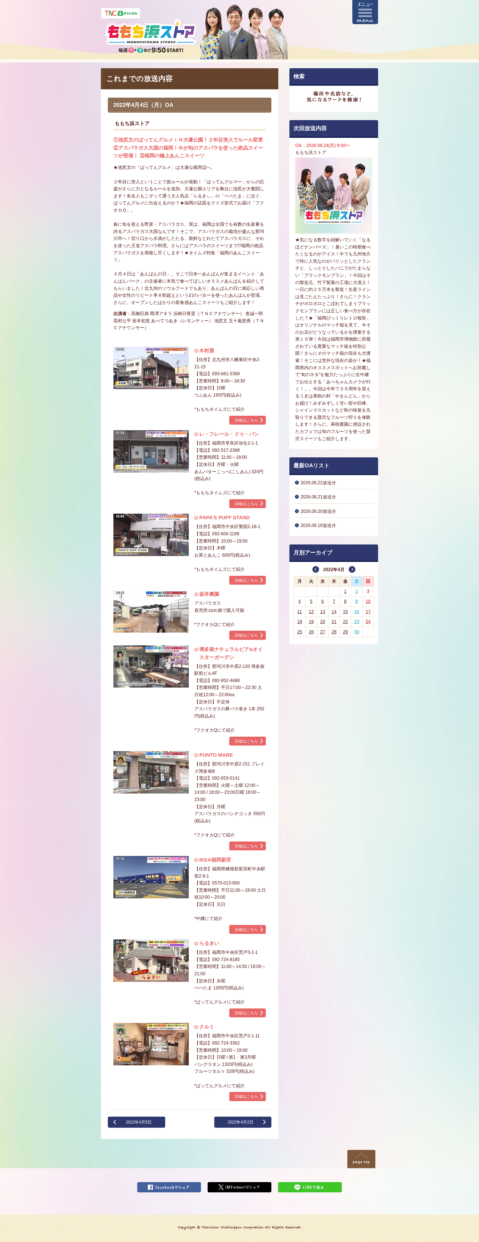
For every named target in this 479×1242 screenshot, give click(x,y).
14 (334, 611)
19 (311, 621)
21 (334, 621)
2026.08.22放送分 (318, 482)
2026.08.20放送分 (318, 511)
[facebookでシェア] (169, 1185)
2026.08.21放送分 (318, 497)
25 (299, 632)
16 (356, 611)
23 (356, 621)
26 (311, 632)
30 (356, 632)
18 (299, 621)
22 (345, 621)
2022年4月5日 (139, 1122)
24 (368, 621)
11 (299, 611)
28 (334, 632)
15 (345, 611)
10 (368, 601)
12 (311, 611)
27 (322, 632)
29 (345, 632)
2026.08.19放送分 (318, 525)
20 (322, 621)
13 (322, 611)
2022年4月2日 (240, 1122)
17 (368, 611)
